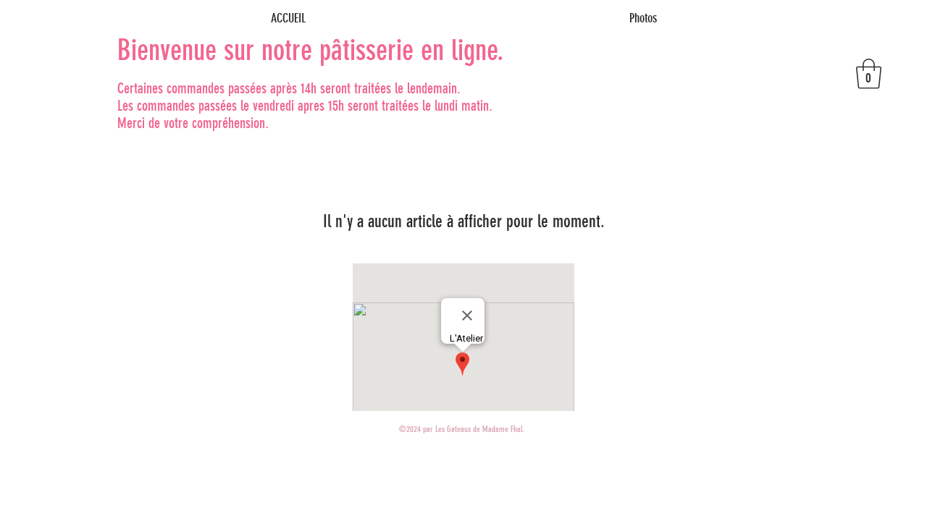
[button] (868, 74)
